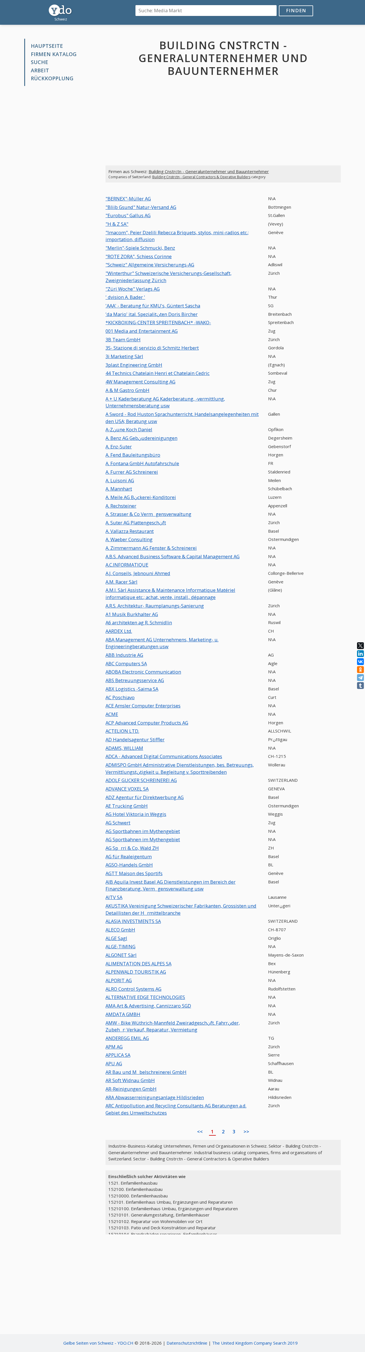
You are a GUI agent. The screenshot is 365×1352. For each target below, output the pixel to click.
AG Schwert (118, 822)
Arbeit (40, 70)
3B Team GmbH (123, 339)
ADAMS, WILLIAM (124, 748)
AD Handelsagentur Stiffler (135, 739)
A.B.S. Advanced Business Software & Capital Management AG (173, 556)
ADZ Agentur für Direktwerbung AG (145, 797)
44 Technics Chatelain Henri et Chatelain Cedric (158, 373)
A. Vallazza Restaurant (130, 531)
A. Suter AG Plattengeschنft (136, 522)
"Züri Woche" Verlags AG (133, 289)
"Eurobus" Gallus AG (128, 215)
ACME (112, 714)
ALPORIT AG (119, 980)
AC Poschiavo (120, 697)
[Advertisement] (60, 176)
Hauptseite (47, 45)
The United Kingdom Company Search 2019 (255, 1343)
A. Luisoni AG (120, 480)
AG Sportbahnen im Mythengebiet (143, 831)
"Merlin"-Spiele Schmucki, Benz (140, 248)
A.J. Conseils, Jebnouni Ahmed (138, 573)
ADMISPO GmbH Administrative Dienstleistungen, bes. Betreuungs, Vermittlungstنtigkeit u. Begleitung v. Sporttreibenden (180, 768)
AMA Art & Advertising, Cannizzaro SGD (148, 1005)
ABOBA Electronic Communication (143, 671)
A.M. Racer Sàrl (121, 581)
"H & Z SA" (117, 224)
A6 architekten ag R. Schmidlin (139, 622)
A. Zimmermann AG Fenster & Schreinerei (151, 548)
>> (246, 1131)
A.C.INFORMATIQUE (127, 564)
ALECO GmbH (120, 929)
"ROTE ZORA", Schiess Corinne (139, 256)
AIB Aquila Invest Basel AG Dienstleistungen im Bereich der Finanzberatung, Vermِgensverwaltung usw (171, 885)
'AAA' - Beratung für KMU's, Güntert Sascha (153, 305)
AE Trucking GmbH (127, 806)
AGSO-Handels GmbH (129, 864)
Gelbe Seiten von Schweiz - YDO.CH (98, 1343)
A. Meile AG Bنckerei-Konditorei (141, 497)
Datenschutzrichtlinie (187, 1343)
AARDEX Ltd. (119, 631)
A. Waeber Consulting (129, 539)
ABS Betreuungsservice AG (135, 680)
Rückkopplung (52, 78)
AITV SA (114, 897)
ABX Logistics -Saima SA (132, 689)
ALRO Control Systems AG (133, 989)
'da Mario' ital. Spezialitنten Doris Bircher (152, 314)
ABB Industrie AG (124, 655)
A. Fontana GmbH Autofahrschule (142, 463)
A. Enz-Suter (119, 446)
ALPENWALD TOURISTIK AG (136, 972)
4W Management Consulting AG (140, 381)
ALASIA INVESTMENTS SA (133, 921)
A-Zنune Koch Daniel (129, 429)
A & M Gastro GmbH (127, 390)
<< (200, 1131)
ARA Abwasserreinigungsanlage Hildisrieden (155, 1097)
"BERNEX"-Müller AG (128, 198)
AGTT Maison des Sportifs (134, 873)
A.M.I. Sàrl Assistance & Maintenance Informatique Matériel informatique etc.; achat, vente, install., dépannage (170, 593)
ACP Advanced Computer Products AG (147, 722)
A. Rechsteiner (121, 505)
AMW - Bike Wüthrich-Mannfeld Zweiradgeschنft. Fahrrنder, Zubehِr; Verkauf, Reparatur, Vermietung (173, 1026)
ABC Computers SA (126, 663)
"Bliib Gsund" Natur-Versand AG (141, 207)
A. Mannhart (119, 488)
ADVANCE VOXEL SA (127, 788)
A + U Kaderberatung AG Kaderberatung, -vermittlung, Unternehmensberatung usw (165, 402)
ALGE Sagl (116, 938)
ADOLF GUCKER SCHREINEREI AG (141, 780)
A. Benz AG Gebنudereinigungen (141, 438)
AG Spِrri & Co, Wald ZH (132, 848)
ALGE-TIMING (120, 946)
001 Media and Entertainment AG (142, 331)
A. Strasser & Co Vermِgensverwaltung (148, 514)
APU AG (114, 1063)
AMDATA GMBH (123, 1014)
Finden (296, 10)
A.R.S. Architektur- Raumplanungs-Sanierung (155, 605)
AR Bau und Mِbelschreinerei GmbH (146, 1072)
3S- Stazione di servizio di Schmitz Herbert (152, 347)
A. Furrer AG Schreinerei (132, 472)
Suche (39, 62)
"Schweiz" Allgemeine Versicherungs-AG (150, 264)
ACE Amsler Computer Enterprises (143, 705)
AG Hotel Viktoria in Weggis (136, 814)
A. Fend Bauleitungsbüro (133, 455)
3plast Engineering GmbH (134, 365)
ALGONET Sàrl (121, 955)
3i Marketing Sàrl (124, 356)
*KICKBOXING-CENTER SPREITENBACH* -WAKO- (158, 322)
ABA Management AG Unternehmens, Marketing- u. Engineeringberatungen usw (162, 643)
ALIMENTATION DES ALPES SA (138, 963)
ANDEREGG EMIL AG (127, 1038)
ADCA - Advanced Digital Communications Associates (164, 756)
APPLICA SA (118, 1055)
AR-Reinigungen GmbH (131, 1089)
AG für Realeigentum (129, 856)
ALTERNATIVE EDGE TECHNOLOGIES (145, 997)
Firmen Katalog (53, 54)
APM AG (114, 1046)
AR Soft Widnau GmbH (130, 1080)
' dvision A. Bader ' (125, 297)
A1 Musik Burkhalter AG (132, 614)
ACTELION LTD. (122, 731)
